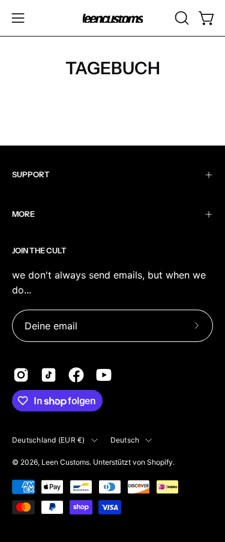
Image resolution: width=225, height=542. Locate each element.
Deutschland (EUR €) (48, 439)
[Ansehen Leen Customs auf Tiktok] (49, 375)
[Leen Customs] (113, 18)
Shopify (160, 462)
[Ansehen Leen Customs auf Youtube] (104, 375)
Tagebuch (112, 67)
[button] (180, 18)
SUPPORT (31, 174)
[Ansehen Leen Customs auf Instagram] (21, 375)
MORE (23, 214)
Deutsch (125, 439)
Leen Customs (65, 462)
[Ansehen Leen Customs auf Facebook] (76, 375)
